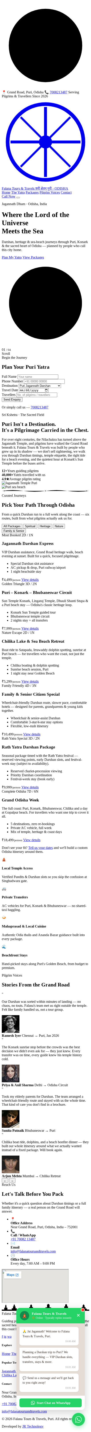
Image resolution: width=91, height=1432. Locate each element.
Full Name (9, 376)
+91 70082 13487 (23, 1239)
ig (5, 1336)
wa (9, 1336)
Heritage (45, 526)
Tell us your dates (40, 848)
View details (30, 580)
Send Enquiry (12, 399)
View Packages (33, 257)
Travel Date (10, 390)
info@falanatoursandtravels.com (33, 1251)
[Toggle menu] (18, 197)
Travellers (8, 395)
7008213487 (58, 92)
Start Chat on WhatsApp (53, 1403)
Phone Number (12, 381)
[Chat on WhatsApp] (78, 1419)
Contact (66, 192)
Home (6, 192)
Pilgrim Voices (50, 192)
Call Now (8, 196)
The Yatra (18, 192)
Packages (32, 192)
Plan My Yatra (12, 257)
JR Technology (33, 1426)
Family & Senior (14, 531)
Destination (10, 385)
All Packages (12, 526)
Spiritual (30, 526)
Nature (59, 526)
